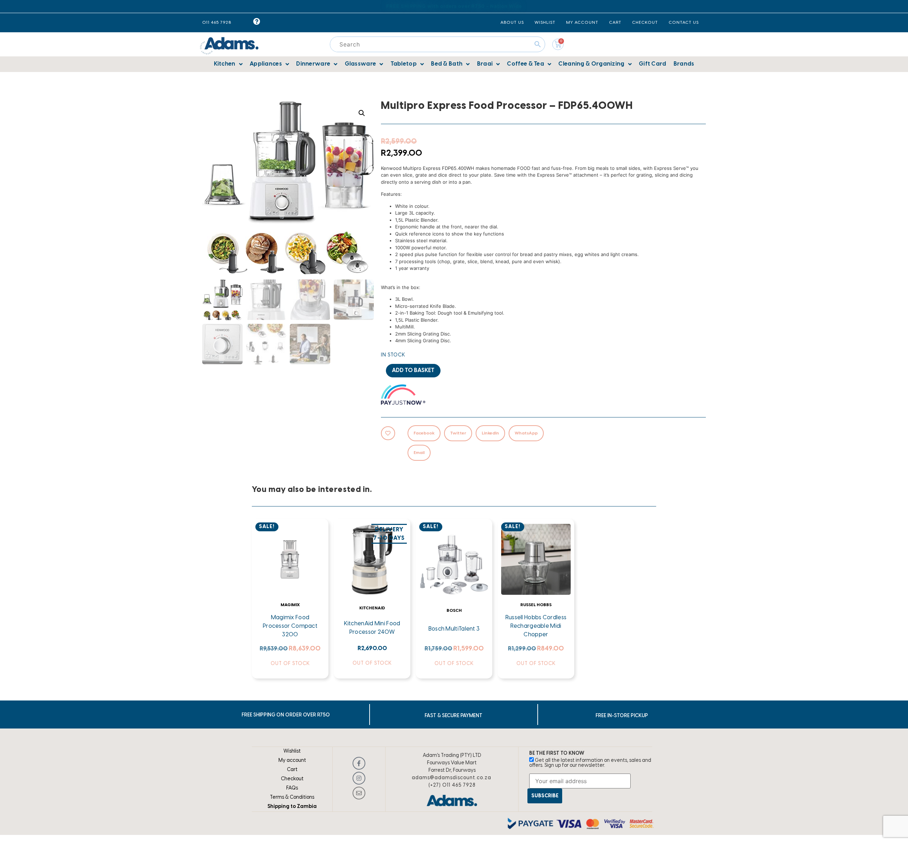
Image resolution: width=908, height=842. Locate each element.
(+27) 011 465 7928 (452, 785)
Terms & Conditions (292, 797)
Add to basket (413, 370)
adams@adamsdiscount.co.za (451, 778)
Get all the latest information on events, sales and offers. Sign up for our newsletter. (590, 763)
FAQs (292, 788)
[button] (361, 113)
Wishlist (292, 751)
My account (292, 760)
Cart (292, 769)
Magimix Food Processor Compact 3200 (290, 626)
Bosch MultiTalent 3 (454, 629)
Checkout (292, 779)
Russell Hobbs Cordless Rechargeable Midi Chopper (536, 626)
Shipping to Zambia (292, 806)
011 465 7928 (216, 22)
